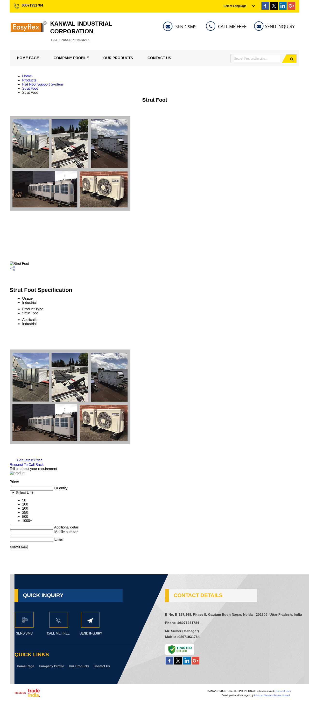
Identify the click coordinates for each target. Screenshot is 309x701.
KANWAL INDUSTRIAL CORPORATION (81, 31)
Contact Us (159, 58)
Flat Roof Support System (42, 84)
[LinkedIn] (283, 8)
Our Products (118, 58)
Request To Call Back (27, 465)
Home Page (28, 58)
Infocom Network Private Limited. (272, 695)
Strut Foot (30, 88)
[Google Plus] (291, 8)
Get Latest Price (29, 460)
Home (27, 76)
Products (29, 80)
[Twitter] (274, 8)
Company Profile (71, 58)
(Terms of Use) (283, 691)
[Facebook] (265, 8)
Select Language (235, 6)
